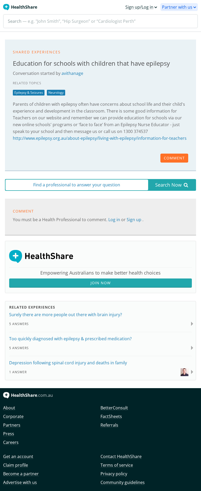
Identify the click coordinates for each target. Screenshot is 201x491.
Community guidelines (122, 482)
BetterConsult (114, 408)
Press (8, 434)
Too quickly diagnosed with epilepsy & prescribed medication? (70, 339)
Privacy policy (113, 474)
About (9, 408)
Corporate (13, 416)
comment (174, 157)
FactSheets (111, 416)
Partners (11, 425)
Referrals (109, 425)
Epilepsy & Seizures (28, 92)
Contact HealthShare (121, 456)
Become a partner (21, 474)
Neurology (56, 92)
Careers (11, 442)
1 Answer (18, 372)
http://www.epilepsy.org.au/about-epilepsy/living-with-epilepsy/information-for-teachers (100, 138)
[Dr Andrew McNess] (184, 371)
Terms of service (116, 465)
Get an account (18, 456)
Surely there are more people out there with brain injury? (65, 314)
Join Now (101, 282)
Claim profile (15, 465)
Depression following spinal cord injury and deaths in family (68, 363)
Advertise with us (20, 482)
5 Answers (19, 324)
